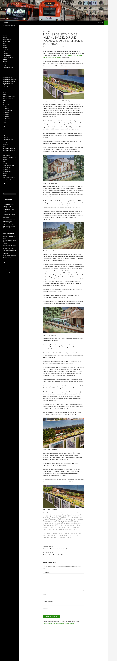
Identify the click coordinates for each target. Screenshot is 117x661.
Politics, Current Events (8, 131)
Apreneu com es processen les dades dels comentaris (58, 623)
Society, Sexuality (6, 169)
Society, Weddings (7, 171)
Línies (4, 102)
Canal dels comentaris (8, 270)
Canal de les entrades (7, 268)
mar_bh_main (6, 108)
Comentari (46, 572)
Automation (5, 49)
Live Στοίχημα (6, 104)
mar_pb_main (6, 116)
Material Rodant (6, 120)
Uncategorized (6, 181)
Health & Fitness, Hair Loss (9, 87)
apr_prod (5, 47)
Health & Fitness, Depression (9, 79)
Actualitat (5, 37)
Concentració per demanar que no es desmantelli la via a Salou (9, 247)
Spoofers (5, 173)
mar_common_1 (6, 114)
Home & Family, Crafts (8, 89)
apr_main (5, 45)
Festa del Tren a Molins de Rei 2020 (53, 554)
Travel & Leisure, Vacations (9, 179)
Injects (4, 94)
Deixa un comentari (69, 47)
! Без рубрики (6, 33)
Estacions (5, 71)
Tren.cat (5, 23)
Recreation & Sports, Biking (9, 148)
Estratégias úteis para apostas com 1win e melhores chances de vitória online (9, 221)
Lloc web (45, 608)
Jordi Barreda (57, 47)
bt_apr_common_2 (7, 55)
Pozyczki (5, 135)
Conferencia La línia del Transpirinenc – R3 (55, 547)
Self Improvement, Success (9, 165)
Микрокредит (6, 188)
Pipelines (5, 129)
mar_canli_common (7, 110)
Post (4, 133)
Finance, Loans (6, 75)
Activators (5, 35)
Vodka (4, 183)
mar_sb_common (7, 118)
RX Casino (5, 163)
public (4, 146)
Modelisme (46, 31)
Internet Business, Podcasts (9, 96)
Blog (4, 51)
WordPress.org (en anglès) (9, 272)
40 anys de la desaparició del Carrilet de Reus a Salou (9, 252)
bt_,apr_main (5, 53)
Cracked (4, 63)
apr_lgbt (4, 43)
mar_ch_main (6, 112)
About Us (100, 22)
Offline (4, 126)
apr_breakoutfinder (7, 39)
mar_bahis (5, 106)
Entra (4, 265)
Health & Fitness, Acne (8, 77)
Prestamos (5, 137)
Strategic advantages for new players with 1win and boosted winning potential (9, 226)
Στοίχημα (5, 185)
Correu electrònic (48, 601)
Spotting (4, 175)
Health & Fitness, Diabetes (9, 81)
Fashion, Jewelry (6, 73)
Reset (4, 161)
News (4, 124)
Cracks (4, 65)
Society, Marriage (6, 167)
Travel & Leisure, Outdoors (9, 177)
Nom (45, 594)
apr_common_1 (6, 41)
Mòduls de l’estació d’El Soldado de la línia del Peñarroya (9, 242)
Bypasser (5, 61)
